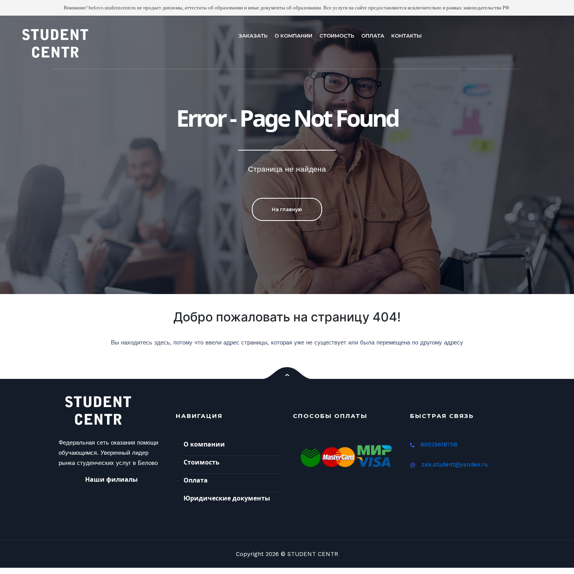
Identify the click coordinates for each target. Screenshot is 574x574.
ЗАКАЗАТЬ (253, 35)
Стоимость (201, 462)
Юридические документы (227, 498)
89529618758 (439, 444)
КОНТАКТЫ (406, 35)
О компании (204, 444)
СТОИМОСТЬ (336, 35)
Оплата (196, 480)
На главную (287, 209)
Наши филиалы (111, 479)
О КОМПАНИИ (293, 35)
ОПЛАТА (372, 35)
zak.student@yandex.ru (454, 464)
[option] (287, 155)
